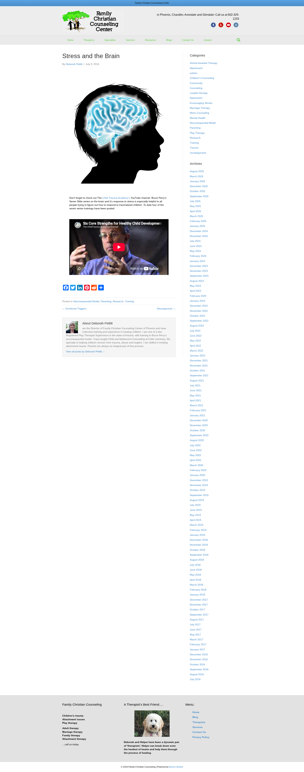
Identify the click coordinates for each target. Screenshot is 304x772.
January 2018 (197, 594)
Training (129, 301)
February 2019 (198, 530)
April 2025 (195, 211)
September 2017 (199, 614)
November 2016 (199, 659)
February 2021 (198, 410)
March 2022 (196, 350)
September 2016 (199, 669)
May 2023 (195, 285)
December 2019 (199, 480)
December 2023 (199, 266)
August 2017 (197, 619)
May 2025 (195, 206)
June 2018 (196, 569)
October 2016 (197, 664)
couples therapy (199, 93)
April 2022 (195, 345)
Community (196, 83)
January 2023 (197, 300)
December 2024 (199, 231)
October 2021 (197, 370)
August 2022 (197, 325)
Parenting (106, 301)
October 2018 (197, 549)
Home (70, 40)
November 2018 (199, 544)
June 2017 (196, 629)
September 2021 (199, 375)
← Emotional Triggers (74, 308)
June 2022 (196, 335)
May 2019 (195, 515)
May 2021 (195, 395)
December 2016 (199, 654)
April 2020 (195, 460)
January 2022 (197, 355)
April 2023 (195, 290)
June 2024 (196, 246)
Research (118, 301)
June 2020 (196, 450)
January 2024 (197, 261)
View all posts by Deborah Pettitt (85, 351)
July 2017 (195, 624)
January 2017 (197, 649)
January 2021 (197, 415)
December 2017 (199, 599)
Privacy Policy (200, 737)
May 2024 (195, 251)
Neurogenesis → (166, 308)
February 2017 (198, 644)
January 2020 (197, 475)
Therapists (89, 40)
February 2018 (198, 589)
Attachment (196, 68)
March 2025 (196, 216)
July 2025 (195, 201)
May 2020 (195, 455)
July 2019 (195, 505)
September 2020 (199, 435)
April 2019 (195, 520)
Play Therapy (197, 132)
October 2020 (197, 430)
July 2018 (195, 564)
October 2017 (197, 609)
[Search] (238, 40)
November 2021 (199, 365)
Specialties (110, 40)
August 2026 (197, 171)
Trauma (194, 147)
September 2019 (199, 495)
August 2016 (197, 674)
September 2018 (199, 554)
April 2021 (195, 400)
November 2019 (199, 485)
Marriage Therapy (200, 107)
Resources (150, 40)
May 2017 (195, 634)
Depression (196, 97)
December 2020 (199, 420)
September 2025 (199, 196)
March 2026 (196, 176)
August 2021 (197, 380)
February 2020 (198, 470)
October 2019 (197, 490)
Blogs (169, 40)
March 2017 (196, 639)
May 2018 (195, 574)
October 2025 (197, 191)
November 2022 (199, 310)
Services (130, 40)
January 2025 (197, 226)
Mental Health (197, 118)
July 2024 (195, 241)
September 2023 (199, 275)
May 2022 (195, 340)
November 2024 (199, 236)
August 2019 (197, 500)
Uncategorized (198, 152)
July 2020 (195, 445)
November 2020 (199, 425)
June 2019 (196, 510)
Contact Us (188, 40)
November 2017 (199, 604)
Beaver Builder (176, 767)
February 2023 (198, 295)
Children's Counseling (202, 78)
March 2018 (196, 584)
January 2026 (197, 181)
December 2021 (199, 360)
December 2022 (199, 305)
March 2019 (196, 524)
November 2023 (199, 270)
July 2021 (195, 385)
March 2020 (196, 465)
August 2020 (197, 440)
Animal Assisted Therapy (203, 63)
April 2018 (195, 579)
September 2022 (199, 320)
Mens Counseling (199, 112)
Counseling (196, 88)
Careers (208, 40)
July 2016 (195, 679)
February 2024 (198, 256)
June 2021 (196, 390)
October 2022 (197, 315)
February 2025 (198, 221)
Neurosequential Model (86, 301)
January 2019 (197, 535)
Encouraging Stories (201, 103)
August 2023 (197, 281)
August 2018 (197, 559)
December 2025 (199, 186)
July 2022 (195, 330)
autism (193, 73)
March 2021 (196, 405)
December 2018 (199, 539)
